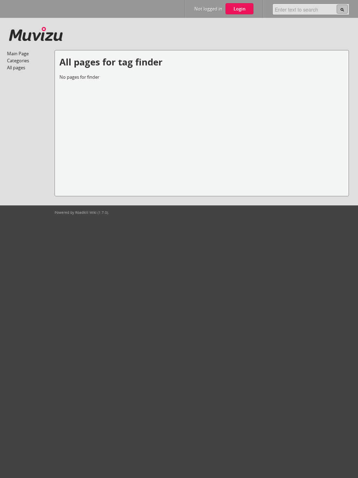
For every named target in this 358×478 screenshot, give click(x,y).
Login (239, 9)
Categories (18, 60)
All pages (16, 67)
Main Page (18, 53)
